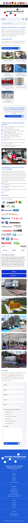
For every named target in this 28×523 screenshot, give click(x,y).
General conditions (14, 513)
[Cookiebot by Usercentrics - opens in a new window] (20, 246)
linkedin (14, 507)
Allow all (14, 271)
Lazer (14, 480)
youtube (14, 504)
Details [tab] (14, 250)
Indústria (14, 479)
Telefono (6, 394)
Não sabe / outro (9, 423)
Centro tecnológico (14, 482)
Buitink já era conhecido (10, 421)
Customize (13, 275)
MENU (3, 19)
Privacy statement (14, 515)
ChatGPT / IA (8, 414)
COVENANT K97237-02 (8, 48)
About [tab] (22, 250)
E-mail (5, 399)
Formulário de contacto (13, 116)
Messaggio (6, 426)
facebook (14, 505)
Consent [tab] (5, 250)
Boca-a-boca (8, 418)
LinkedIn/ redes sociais (10, 416)
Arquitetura (14, 477)
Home (14, 476)
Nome (5, 390)
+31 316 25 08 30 (14, 493)
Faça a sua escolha (7, 23)
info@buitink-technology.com (17, 6)
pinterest (14, 502)
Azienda (5, 385)
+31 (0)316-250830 (5, 6)
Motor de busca (9, 411)
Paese (5, 404)
